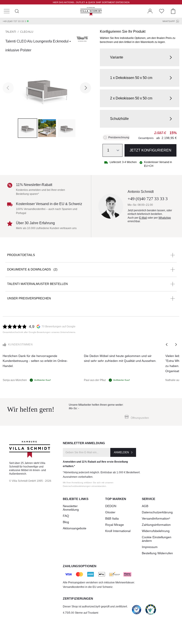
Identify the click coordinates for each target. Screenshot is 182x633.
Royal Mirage (114, 524)
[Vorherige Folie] (166, 344)
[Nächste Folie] (175, 344)
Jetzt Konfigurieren (150, 150)
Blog (66, 522)
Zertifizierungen (78, 598)
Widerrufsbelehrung (156, 531)
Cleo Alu (26, 31)
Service (148, 499)
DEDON (110, 506)
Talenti (10, 31)
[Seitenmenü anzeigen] (7, 11)
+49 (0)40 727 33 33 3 (14, 21)
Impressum (150, 547)
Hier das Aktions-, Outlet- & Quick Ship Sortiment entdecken (91, 2)
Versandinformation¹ (156, 518)
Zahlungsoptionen (79, 566)
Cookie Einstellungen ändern (156, 538)
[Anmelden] (150, 11)
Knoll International (118, 531)
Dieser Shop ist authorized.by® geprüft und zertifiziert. (95, 606)
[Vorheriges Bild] (8, 87)
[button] (139, 57)
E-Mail (143, 217)
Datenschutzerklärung (157, 512)
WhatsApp (168, 21)
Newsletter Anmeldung (71, 507)
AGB (145, 506)
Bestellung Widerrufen (157, 553)
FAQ (66, 516)
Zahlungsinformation (156, 524)
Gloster (110, 512)
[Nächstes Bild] (85, 87)
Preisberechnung (118, 137)
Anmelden (121, 452)
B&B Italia (112, 518)
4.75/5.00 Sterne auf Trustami (80, 612)
